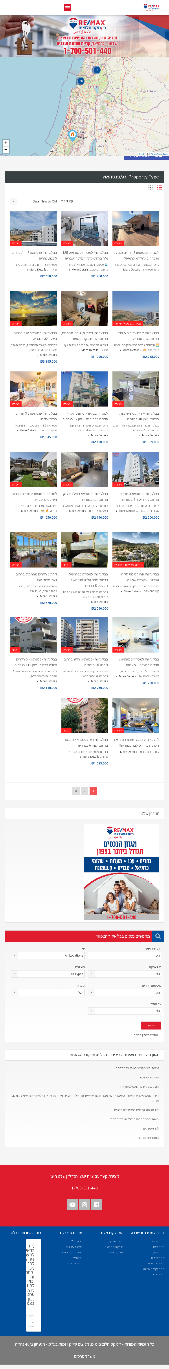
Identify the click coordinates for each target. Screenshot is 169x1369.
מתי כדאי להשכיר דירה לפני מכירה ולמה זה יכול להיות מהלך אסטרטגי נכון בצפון (26, 1274)
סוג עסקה (155, 967)
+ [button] (5, 143)
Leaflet (143, 154)
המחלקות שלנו (112, 1232)
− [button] (5, 149)
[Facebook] (96, 1204)
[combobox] (34, 201)
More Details (131, 269)
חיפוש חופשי (153, 948)
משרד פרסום (84, 1356)
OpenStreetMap (159, 154)
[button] (67, 7)
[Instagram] (84, 1204)
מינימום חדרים (151, 985)
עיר (83, 948)
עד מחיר (156, 1004)
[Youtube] (72, 1204)
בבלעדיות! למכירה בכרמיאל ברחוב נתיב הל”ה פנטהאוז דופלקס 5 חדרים (88, 580)
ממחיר (80, 985)
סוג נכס (80, 967)
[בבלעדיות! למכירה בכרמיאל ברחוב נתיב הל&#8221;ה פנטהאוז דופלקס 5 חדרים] (72, 136)
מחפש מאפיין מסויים (146, 1035)
